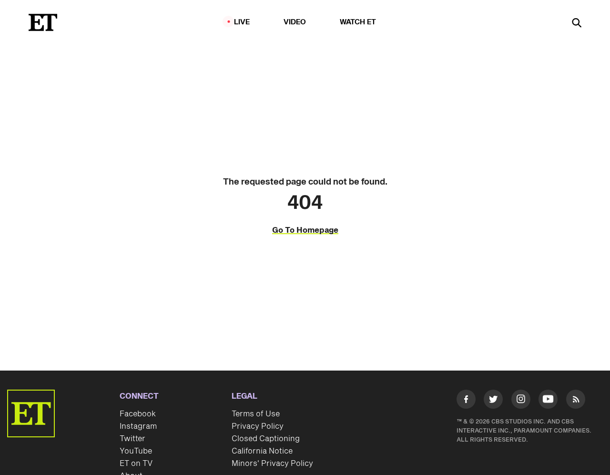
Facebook (138, 414)
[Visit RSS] (575, 401)
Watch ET (358, 22)
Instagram (138, 426)
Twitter (132, 438)
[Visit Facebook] (466, 401)
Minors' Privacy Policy (272, 463)
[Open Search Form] (576, 24)
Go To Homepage (305, 230)
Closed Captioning (266, 438)
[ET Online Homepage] (43, 22)
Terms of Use (256, 414)
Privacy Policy (258, 426)
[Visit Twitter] (493, 401)
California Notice (262, 451)
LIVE (242, 22)
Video (295, 22)
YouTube (136, 451)
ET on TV (136, 463)
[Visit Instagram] (520, 401)
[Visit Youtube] (548, 399)
